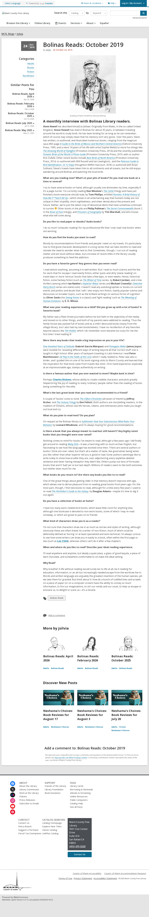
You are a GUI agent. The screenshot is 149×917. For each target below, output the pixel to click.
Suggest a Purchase (28, 829)
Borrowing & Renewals (81, 789)
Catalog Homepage (52, 822)
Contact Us (23, 822)
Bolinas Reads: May (18, 130)
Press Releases (27, 799)
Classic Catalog (49, 829)
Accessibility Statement (105, 878)
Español (104, 23)
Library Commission (29, 789)
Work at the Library (29, 792)
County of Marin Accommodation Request (125, 873)
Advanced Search (140, 18)
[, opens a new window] (17, 889)
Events (62, 23)
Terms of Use (65, 878)
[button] (92, 3)
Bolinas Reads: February (20, 105)
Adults (30, 63)
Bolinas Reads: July (19, 123)
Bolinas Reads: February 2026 (88, 658)
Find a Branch (25, 826)
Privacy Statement (83, 878)
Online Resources (79, 796)
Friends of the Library (55, 785)
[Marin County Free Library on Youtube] (12, 806)
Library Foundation (54, 789)
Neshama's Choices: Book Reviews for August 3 (92, 715)
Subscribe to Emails (29, 803)
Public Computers (79, 799)
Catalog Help (76, 803)
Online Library (42, 23)
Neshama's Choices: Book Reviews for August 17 (58, 715)
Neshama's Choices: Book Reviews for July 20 (126, 715)
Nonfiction (28, 76)
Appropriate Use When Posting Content (71, 757)
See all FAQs (76, 806)
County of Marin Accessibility (87, 873)
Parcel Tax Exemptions (29, 833)
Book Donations (53, 792)
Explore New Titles (52, 826)
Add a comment (56, 615)
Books (30, 67)
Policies (23, 796)
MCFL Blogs (7, 34)
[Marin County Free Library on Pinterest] (12, 811)
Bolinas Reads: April (23, 95)
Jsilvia (20, 34)
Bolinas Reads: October (21, 115)
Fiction (30, 71)
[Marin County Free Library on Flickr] (12, 794)
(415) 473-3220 (77, 846)
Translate (49, 3)
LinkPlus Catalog (50, 833)
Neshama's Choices (60, 727)
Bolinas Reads (56, 598)
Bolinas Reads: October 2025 (122, 658)
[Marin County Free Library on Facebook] (12, 783)
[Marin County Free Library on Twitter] (12, 789)
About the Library (28, 785)
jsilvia (48, 49)
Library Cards (76, 785)
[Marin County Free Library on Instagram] (12, 800)
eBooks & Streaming (80, 792)
